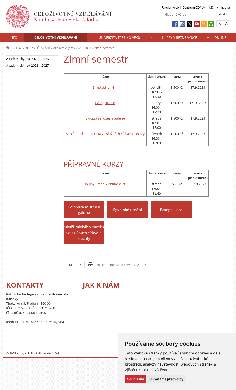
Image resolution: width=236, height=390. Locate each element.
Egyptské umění (105, 87)
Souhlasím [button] (135, 379)
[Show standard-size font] (220, 24)
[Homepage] (7, 48)
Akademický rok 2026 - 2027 (27, 65)
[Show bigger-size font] (226, 24)
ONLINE (220, 37)
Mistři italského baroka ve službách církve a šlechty (105, 134)
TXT (80, 265)
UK (211, 7)
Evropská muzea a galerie (105, 118)
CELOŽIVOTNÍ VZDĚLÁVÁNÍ (55, 37)
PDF (70, 265)
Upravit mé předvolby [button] (166, 379)
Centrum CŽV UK (194, 7)
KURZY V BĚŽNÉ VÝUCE (179, 37)
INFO (13, 37)
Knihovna (223, 7)
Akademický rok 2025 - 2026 (27, 59)
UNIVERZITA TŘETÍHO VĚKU (119, 37)
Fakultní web (170, 7)
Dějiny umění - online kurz (105, 184)
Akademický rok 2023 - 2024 (72, 48)
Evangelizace (105, 103)
